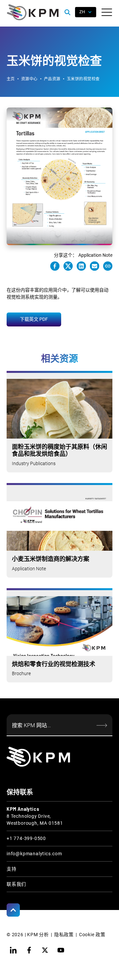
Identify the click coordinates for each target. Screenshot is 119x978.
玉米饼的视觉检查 (83, 79)
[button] (106, 12)
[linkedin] (13, 950)
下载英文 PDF (34, 319)
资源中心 (29, 79)
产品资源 (52, 79)
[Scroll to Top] (13, 910)
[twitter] (45, 950)
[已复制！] (107, 266)
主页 (11, 79)
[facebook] (29, 950)
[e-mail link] (94, 266)
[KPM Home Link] (38, 756)
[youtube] (60, 950)
